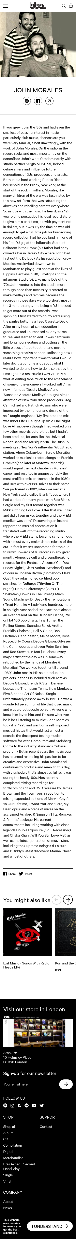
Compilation (12, 1145)
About (8, 1201)
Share (12, 873)
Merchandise (13, 1157)
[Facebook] (38, 101)
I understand (47, 1226)
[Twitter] (42, 1106)
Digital (8, 1151)
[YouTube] (34, 1106)
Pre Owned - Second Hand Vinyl (19, 1166)
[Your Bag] (71, 5)
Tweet (28, 873)
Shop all (9, 1126)
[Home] (38, 8)
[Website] (49, 101)
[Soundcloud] (27, 1105)
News (7, 1207)
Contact (46, 1126)
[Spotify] (27, 101)
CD (5, 1139)
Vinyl (7, 1181)
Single (8, 1174)
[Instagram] (12, 1106)
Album (8, 1132)
